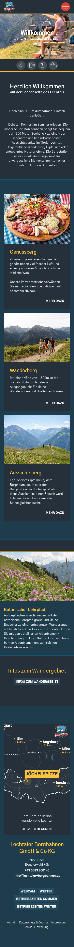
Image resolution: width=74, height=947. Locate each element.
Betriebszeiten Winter (36, 906)
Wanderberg (23, 370)
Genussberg (23, 252)
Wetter (46, 891)
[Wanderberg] (37, 337)
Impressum (58, 922)
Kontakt (11, 922)
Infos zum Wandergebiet (37, 681)
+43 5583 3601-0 (37, 870)
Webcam (28, 891)
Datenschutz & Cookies (34, 922)
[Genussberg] (37, 218)
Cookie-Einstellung (36, 927)
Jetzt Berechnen (37, 829)
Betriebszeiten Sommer (36, 899)
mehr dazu (55, 301)
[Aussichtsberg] (37, 439)
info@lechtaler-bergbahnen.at (37, 875)
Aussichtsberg (25, 473)
